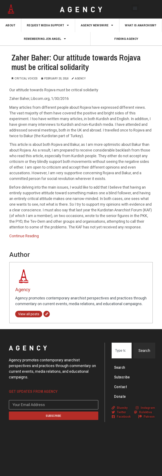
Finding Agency (126, 38)
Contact (120, 386)
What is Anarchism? (140, 25)
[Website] (46, 314)
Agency (22, 289)
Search (119, 367)
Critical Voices (26, 78)
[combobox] (122, 350)
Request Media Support (45, 25)
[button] (135, 8)
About (10, 25)
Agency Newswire (95, 25)
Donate (120, 396)
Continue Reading (24, 236)
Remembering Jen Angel (42, 38)
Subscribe (122, 377)
